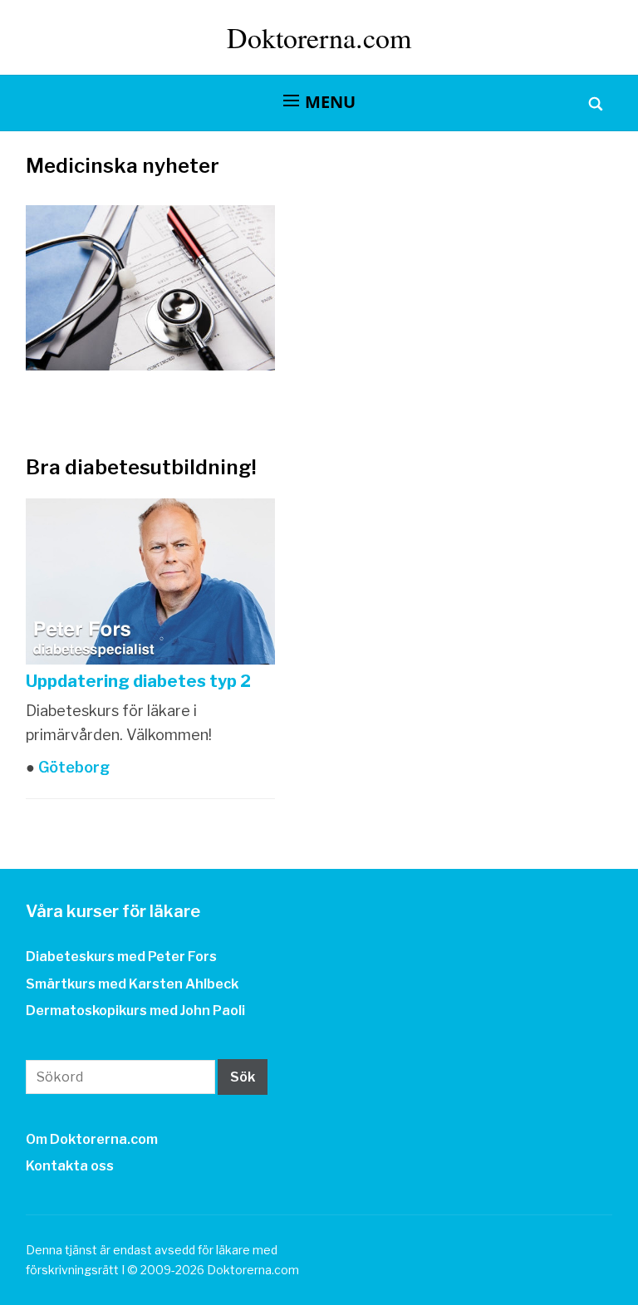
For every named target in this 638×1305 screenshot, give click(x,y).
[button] (319, 102)
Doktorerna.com (319, 37)
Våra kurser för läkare (113, 911)
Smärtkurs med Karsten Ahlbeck (132, 984)
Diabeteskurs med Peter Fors (121, 956)
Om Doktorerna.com (92, 1139)
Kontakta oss (70, 1166)
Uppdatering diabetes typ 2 (138, 681)
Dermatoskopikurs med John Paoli (135, 1010)
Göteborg (72, 767)
